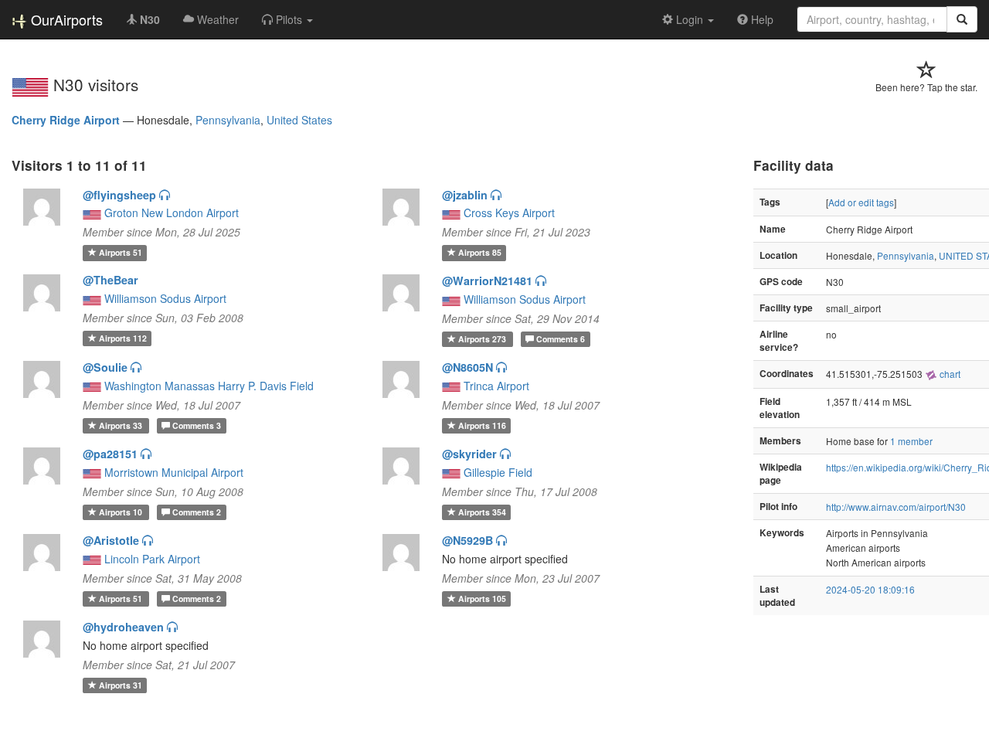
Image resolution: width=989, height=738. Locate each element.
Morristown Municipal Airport (173, 472)
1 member (911, 440)
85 (479, 252)
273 (483, 339)
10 (121, 512)
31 (120, 685)
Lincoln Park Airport (152, 558)
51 (120, 252)
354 (482, 512)
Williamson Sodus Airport (165, 298)
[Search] (962, 19)
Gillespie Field (498, 472)
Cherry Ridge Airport (66, 120)
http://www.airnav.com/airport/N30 (896, 506)
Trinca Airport (496, 385)
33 (121, 425)
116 (482, 425)
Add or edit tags (861, 202)
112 (123, 338)
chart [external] (948, 373)
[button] (287, 19)
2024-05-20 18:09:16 (870, 589)
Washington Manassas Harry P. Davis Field (209, 385)
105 (482, 598)
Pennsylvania (227, 120)
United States (299, 120)
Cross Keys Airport (509, 212)
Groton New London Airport (171, 212)
